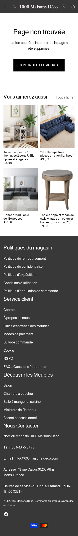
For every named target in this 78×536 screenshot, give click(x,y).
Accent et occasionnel (20, 418)
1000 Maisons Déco (22, 500)
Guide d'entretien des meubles (26, 326)
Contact (9, 309)
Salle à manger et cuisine (22, 401)
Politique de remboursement (24, 258)
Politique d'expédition (19, 275)
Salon (7, 385)
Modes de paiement (18, 334)
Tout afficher (65, 97)
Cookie (8, 350)
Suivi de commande (18, 342)
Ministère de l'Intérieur (19, 410)
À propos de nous (16, 318)
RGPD (8, 358)
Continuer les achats (39, 65)
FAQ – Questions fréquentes (24, 366)
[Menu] (5, 6)
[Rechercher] (14, 6)
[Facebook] (6, 514)
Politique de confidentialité (23, 266)
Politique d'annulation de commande (30, 291)
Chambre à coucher (18, 393)
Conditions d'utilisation (20, 283)
